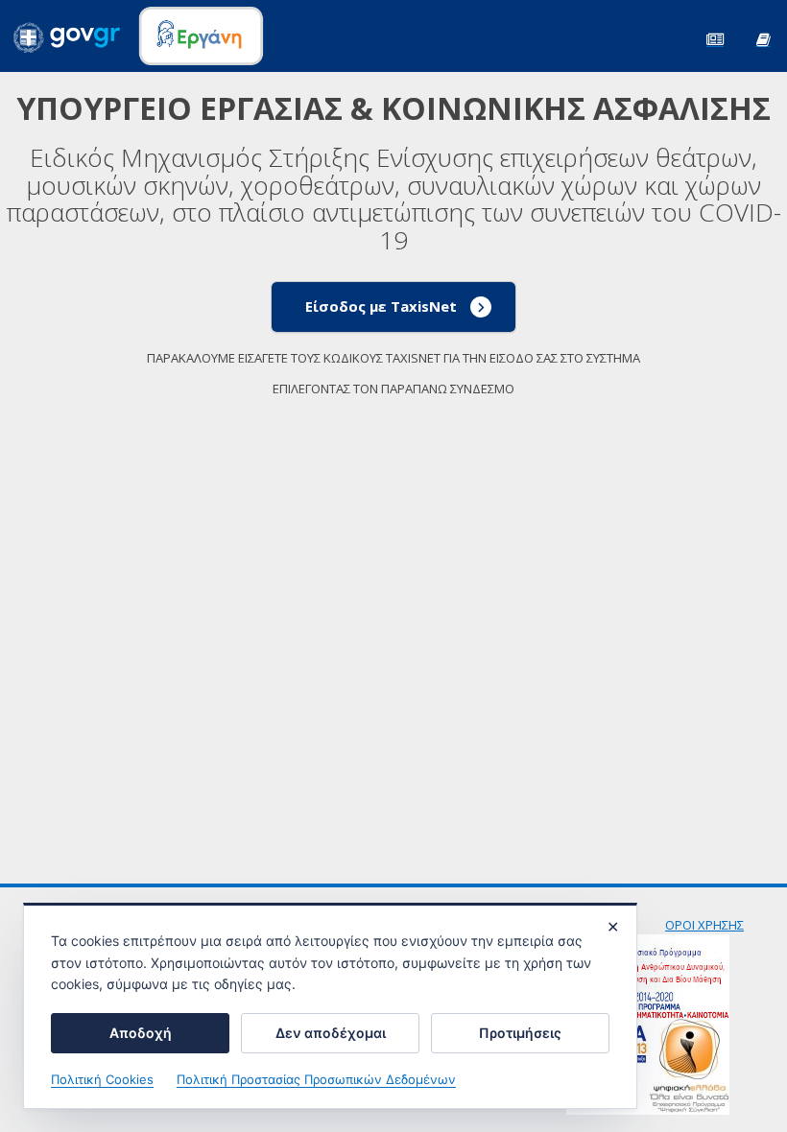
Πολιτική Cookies (102, 1079)
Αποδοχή (140, 1033)
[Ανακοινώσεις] (715, 37)
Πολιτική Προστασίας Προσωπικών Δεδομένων (316, 1079)
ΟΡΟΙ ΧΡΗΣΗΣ (704, 924)
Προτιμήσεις (520, 1033)
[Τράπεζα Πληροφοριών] (763, 37)
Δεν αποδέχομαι (330, 1033)
